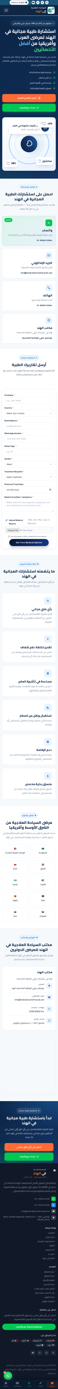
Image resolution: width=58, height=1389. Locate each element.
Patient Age (10, 446)
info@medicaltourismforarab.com (29, 1000)
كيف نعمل (49, 1237)
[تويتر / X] (39, 1352)
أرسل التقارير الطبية (27, 98)
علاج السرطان (49, 1271)
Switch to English (18, 2)
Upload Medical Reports (29, 522)
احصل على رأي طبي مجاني (29, 1147)
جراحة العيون (49, 1297)
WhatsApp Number (13, 433)
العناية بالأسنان (48, 1280)
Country (8, 408)
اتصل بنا (51, 1254)
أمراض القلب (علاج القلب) (44, 1288)
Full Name (9, 395)
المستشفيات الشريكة (45, 1241)
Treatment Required (14, 471)
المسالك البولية (48, 1301)
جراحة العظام (49, 1276)
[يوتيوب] (32, 1352)
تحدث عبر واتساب (27, 108)
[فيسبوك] (53, 1352)
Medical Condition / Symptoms (19, 497)
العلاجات (51, 1232)
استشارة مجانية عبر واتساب (29, 1327)
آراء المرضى (49, 1249)
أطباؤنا (51, 1245)
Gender (8, 459)
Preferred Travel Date (14, 484)
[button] (6, 10)
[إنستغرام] (46, 1352)
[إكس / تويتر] (38, 2)
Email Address (11, 421)
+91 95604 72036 (36, 1011)
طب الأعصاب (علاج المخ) (44, 1292)
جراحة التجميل (49, 1284)
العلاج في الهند (48, 1258)
